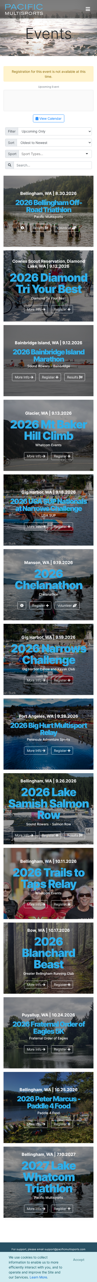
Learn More (38, 1277)
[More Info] (22, 228)
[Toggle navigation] (88, 9)
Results (39, 228)
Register (61, 309)
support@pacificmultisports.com (64, 1249)
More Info (34, 309)
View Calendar (49, 118)
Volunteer (64, 228)
